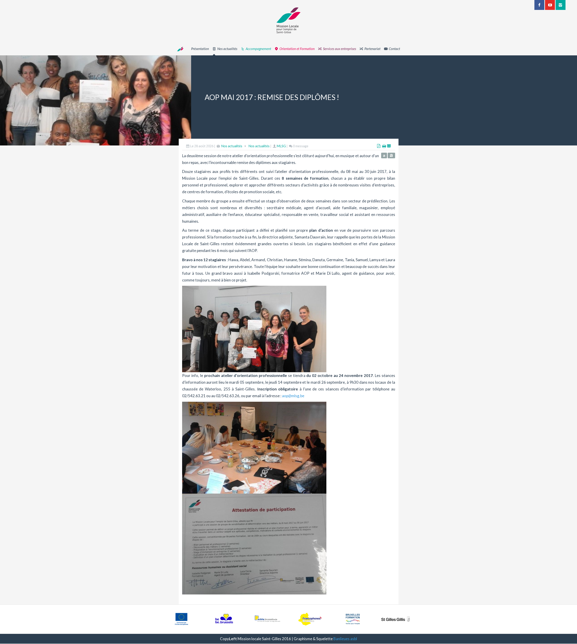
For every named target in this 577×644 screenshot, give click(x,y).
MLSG (281, 146)
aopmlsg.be (293, 395)
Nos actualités (231, 146)
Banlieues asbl (345, 638)
